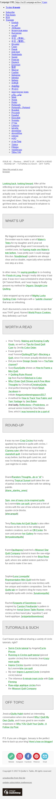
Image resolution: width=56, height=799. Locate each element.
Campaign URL (7, 2)
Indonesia (15, 75)
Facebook (28, 762)
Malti (13, 97)
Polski (14, 102)
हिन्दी (13, 67)
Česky (14, 46)
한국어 (14, 89)
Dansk (14, 49)
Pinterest (36, 762)
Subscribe (10, 12)
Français (15, 59)
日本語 (14, 83)
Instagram (19, 762)
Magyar (15, 70)
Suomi (14, 57)
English (14, 22)
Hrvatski (15, 44)
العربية (14, 25)
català (14, 35)
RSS (8, 17)
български (16, 33)
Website (11, 762)
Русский (15, 112)
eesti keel (15, 52)
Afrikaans (15, 28)
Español (15, 115)
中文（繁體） (18, 41)
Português (16, 105)
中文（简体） (18, 38)
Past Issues (11, 15)
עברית (14, 123)
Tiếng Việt (16, 152)
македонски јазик (20, 92)
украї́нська (16, 149)
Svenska (15, 120)
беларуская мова (19, 30)
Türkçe (14, 144)
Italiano (14, 80)
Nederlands (16, 54)
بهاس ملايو (16, 94)
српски (14, 136)
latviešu (14, 128)
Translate (10, 20)
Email (45, 762)
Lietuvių (15, 125)
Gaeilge (15, 72)
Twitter (13, 7)
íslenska (15, 77)
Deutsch (15, 62)
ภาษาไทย (16, 141)
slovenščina (16, 133)
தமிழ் (13, 138)
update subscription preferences (17, 782)
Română (15, 110)
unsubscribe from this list (14, 778)
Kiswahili (15, 117)
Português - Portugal (20, 107)
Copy (44, 2)
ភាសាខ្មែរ (15, 86)
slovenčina (16, 130)
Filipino (15, 147)
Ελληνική (15, 64)
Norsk (14, 99)
